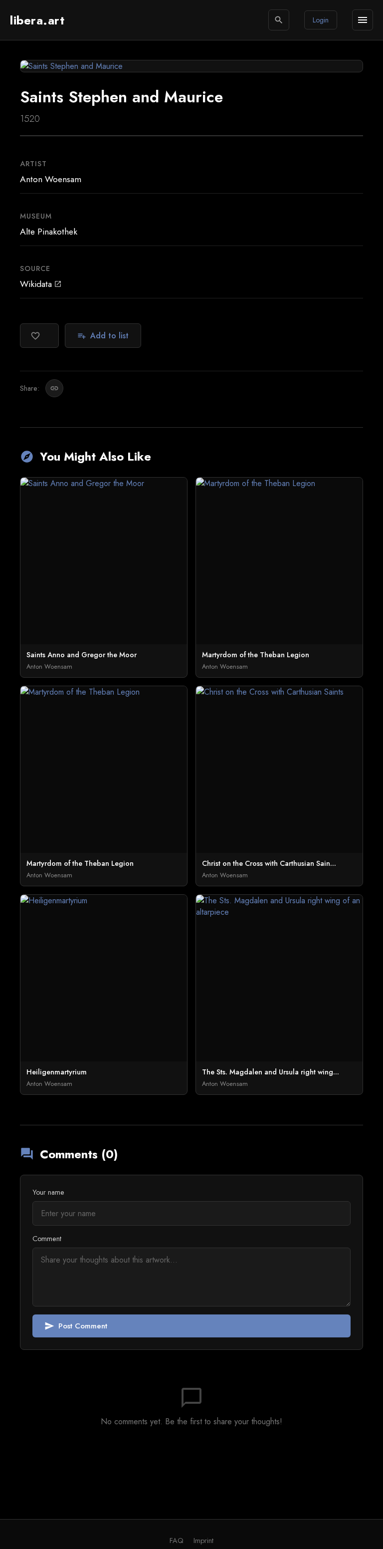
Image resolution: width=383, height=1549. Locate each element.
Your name (48, 1192)
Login (321, 20)
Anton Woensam (50, 179)
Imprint (203, 1541)
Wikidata (41, 283)
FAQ (177, 1541)
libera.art (37, 20)
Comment (46, 1239)
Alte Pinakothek (48, 231)
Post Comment (75, 1325)
